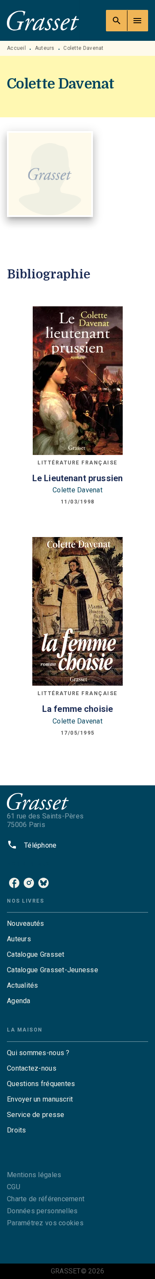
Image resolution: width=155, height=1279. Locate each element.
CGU (13, 1187)
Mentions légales (34, 1175)
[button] (77, 923)
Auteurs (45, 48)
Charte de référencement (45, 1199)
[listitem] (14, 883)
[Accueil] (43, 20)
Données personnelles (42, 1211)
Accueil (16, 48)
